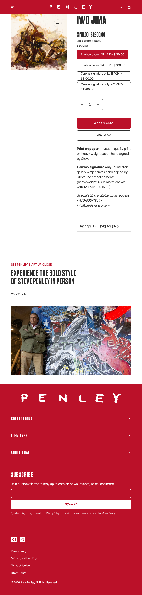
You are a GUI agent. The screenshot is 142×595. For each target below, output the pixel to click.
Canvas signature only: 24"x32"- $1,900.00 (106, 86)
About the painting (99, 226)
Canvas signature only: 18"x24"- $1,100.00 (106, 76)
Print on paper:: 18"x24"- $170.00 (104, 55)
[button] (13, 7)
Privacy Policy (53, 513)
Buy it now (90, 136)
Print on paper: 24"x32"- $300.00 (105, 66)
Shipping (80, 40)
